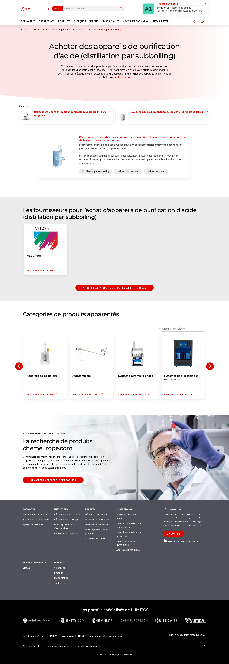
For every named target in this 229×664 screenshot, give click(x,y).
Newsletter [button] (161, 21)
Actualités (59, 567)
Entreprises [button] (47, 21)
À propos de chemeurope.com (106, 636)
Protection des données (87, 646)
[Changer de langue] (202, 21)
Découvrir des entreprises (67, 514)
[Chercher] (121, 9)
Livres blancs (61, 577)
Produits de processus (96, 524)
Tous (56, 8)
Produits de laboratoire (97, 519)
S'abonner (173, 533)
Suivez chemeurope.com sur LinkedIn (182, 541)
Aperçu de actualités (34, 524)
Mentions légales (32, 646)
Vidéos (26, 567)
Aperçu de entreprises (65, 533)
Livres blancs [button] (110, 21)
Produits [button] (64, 21)
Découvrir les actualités (35, 514)
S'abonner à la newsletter (36, 519)
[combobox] (182, 329)
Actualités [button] (28, 21)
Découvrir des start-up (66, 519)
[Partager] (193, 21)
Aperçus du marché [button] (86, 21)
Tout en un (59, 582)
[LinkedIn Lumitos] (204, 646)
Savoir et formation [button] (136, 21)
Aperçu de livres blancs (128, 549)
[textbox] (182, 328)
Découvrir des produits (97, 514)
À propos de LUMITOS (73, 636)
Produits (58, 572)
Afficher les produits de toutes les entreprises (114, 287)
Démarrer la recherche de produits (53, 480)
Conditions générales (58, 646)
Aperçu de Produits (95, 538)
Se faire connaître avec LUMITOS (40, 636)
